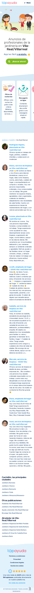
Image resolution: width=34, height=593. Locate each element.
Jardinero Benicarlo (9, 489)
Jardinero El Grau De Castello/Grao (14, 533)
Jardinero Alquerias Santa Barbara (14, 530)
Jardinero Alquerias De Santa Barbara (15, 527)
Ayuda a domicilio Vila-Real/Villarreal (15, 510)
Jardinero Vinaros (8, 486)
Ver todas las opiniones (17, 583)
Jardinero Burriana (8, 483)
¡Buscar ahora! (19, 61)
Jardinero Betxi (7, 536)
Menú (29, 3)
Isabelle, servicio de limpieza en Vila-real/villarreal (17, 308)
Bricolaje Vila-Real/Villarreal (12, 513)
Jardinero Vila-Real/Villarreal (12, 507)
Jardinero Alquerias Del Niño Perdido (15, 524)
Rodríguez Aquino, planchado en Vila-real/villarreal (17, 147)
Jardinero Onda (7, 492)
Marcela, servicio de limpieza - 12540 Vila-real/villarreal (18, 361)
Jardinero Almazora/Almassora (13, 495)
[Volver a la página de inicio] (9, 2)
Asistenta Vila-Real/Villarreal (12, 504)
